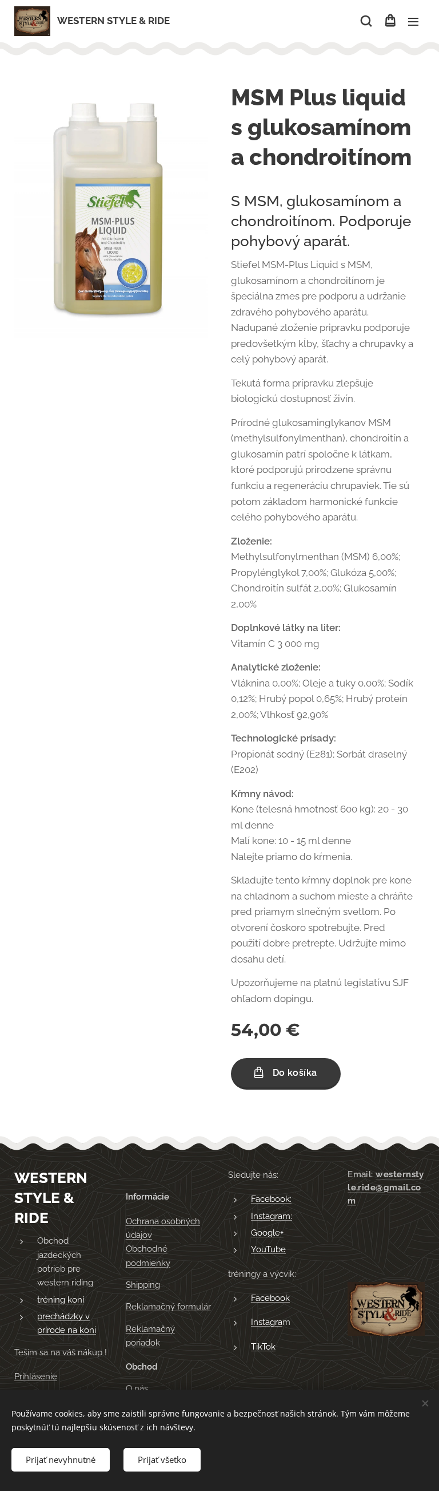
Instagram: (271, 1216)
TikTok (263, 1347)
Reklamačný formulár (168, 1306)
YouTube (268, 1249)
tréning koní (60, 1300)
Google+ (267, 1233)
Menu (413, 21)
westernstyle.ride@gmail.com (386, 1187)
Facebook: (271, 1199)
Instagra (266, 1322)
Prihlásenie (35, 1376)
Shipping (143, 1285)
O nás (137, 1388)
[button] (366, 21)
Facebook (270, 1298)
